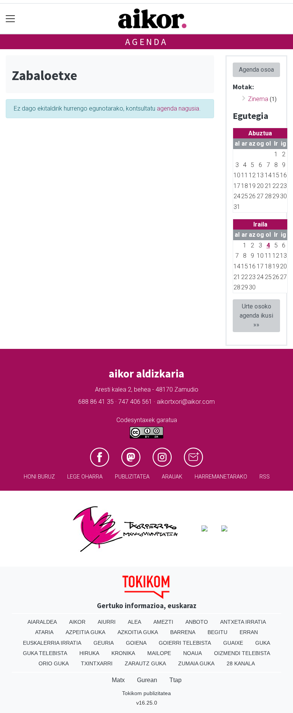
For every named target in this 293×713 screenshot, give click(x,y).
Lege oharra (85, 477)
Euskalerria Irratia (52, 643)
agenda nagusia (178, 108)
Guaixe (233, 643)
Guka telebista (45, 653)
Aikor (77, 622)
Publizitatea (132, 477)
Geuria (103, 643)
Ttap (175, 680)
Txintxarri (97, 663)
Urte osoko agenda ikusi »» (256, 315)
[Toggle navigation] (10, 19)
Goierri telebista (185, 643)
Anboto (196, 622)
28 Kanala (241, 663)
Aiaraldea (42, 622)
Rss (264, 477)
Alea (134, 622)
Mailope (159, 653)
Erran (249, 632)
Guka (262, 643)
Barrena (182, 632)
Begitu (217, 632)
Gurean (147, 680)
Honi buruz (39, 477)
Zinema (258, 99)
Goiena (136, 643)
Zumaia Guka (196, 663)
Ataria (44, 632)
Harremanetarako (221, 477)
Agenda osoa (256, 69)
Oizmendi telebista (242, 653)
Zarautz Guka (145, 663)
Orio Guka (54, 663)
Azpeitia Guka (85, 632)
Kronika (123, 653)
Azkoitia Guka (138, 632)
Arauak (172, 477)
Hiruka (89, 653)
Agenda (146, 42)
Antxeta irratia (243, 622)
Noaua (192, 653)
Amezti (163, 622)
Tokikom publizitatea (146, 693)
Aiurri (107, 622)
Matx (118, 680)
